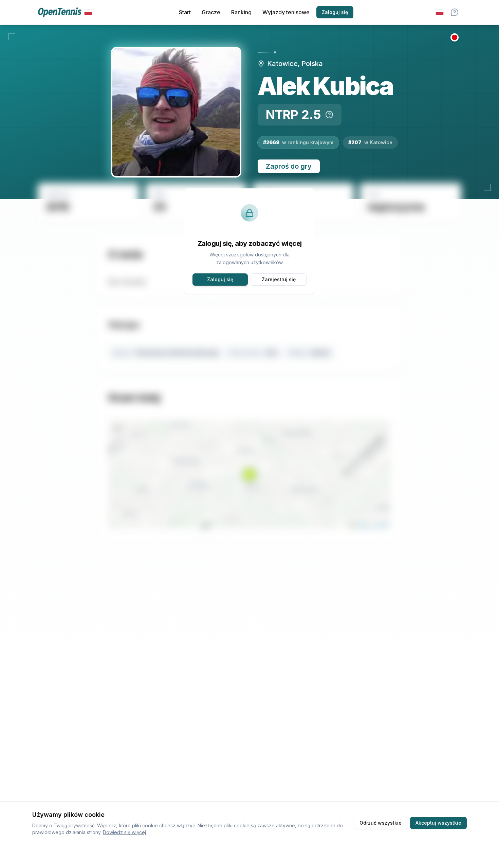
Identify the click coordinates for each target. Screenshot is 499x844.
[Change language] (440, 12)
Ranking (241, 12)
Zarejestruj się (279, 279)
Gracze (211, 12)
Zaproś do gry (289, 166)
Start (185, 12)
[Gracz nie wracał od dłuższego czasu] (454, 37)
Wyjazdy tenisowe (286, 12)
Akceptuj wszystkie (438, 823)
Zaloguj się (335, 12)
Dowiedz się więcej (124, 832)
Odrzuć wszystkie (380, 823)
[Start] (65, 12)
